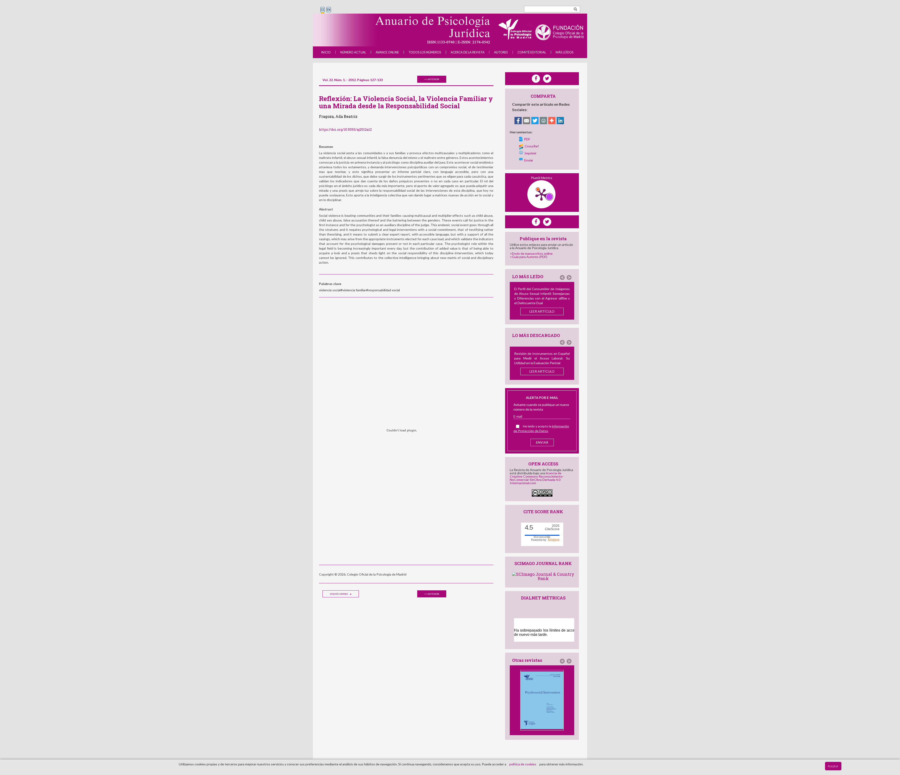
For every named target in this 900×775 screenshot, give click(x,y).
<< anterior (431, 79)
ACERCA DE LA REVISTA (467, 52)
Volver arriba (339, 593)
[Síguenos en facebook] (536, 222)
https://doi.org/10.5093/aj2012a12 (345, 129)
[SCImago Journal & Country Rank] (543, 575)
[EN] (328, 10)
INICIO (326, 52)
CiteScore (552, 527)
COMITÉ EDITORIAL (532, 52)
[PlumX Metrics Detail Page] (541, 194)
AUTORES (501, 52)
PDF (527, 139)
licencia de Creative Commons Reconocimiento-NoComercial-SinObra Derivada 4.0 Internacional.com (537, 478)
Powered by (539, 539)
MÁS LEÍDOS (565, 52)
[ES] (322, 10)
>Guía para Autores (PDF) (528, 257)
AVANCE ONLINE (387, 52)
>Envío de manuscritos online (531, 253)
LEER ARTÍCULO (542, 311)
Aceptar (833, 766)
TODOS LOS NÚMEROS (425, 52)
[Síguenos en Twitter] (547, 222)
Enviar (528, 160)
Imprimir (530, 153)
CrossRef (532, 146)
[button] (562, 277)
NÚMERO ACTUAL (353, 52)
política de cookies (522, 764)
